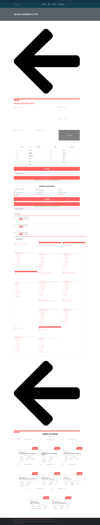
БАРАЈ (49, 4)
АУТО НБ (19, 519)
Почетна (44, 4)
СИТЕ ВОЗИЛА (24, 519)
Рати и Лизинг (61, 4)
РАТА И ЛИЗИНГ (34, 519)
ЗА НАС (29, 519)
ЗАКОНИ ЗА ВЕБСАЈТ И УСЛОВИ (47, 519)
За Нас (54, 4)
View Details (17, 266)
